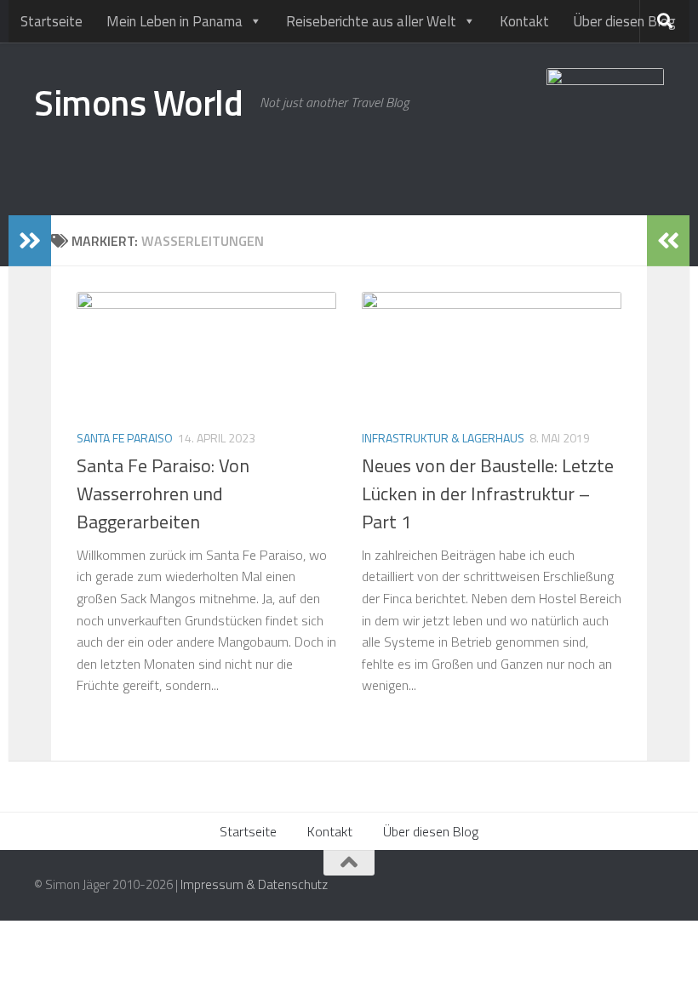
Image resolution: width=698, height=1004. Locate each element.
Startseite (51, 21)
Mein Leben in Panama (174, 21)
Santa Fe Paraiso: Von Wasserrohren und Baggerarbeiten (163, 493)
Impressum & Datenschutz (254, 884)
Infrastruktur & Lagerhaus (443, 438)
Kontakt (524, 21)
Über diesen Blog (624, 21)
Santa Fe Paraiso (125, 438)
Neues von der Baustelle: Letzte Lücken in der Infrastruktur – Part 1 (488, 493)
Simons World (138, 102)
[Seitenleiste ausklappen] (30, 240)
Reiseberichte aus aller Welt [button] (371, 21)
